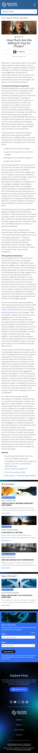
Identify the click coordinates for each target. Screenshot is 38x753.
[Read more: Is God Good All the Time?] (18, 529)
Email (3, 642)
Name (3, 634)
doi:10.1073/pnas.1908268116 (16, 469)
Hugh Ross (22, 52)
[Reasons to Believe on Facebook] (11, 702)
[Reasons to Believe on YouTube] (15, 702)
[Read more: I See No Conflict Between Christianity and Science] (18, 500)
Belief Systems (24, 18)
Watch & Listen (20, 689)
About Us (18, 725)
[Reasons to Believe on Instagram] (23, 702)
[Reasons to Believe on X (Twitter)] (19, 702)
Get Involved (19, 730)
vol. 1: (17, 475)
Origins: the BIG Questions (11, 310)
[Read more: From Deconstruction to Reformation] (18, 556)
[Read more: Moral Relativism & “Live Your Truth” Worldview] (18, 592)
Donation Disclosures (25, 745)
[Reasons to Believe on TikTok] (27, 702)
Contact (19, 735)
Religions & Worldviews (12, 18)
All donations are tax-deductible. (23, 749)
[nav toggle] (34, 5)
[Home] (19, 713)
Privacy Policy (27, 744)
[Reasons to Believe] (9, 4)
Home (3, 18)
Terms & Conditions (12, 745)
